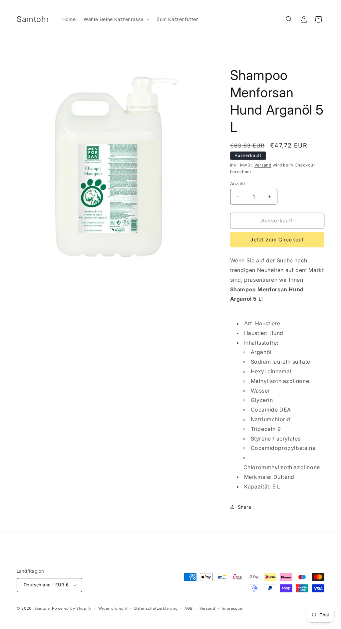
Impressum (232, 608)
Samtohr (42, 608)
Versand (262, 164)
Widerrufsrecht (113, 608)
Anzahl (237, 183)
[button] (116, 19)
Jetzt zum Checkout (277, 239)
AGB (188, 608)
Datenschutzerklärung (156, 608)
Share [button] (244, 507)
